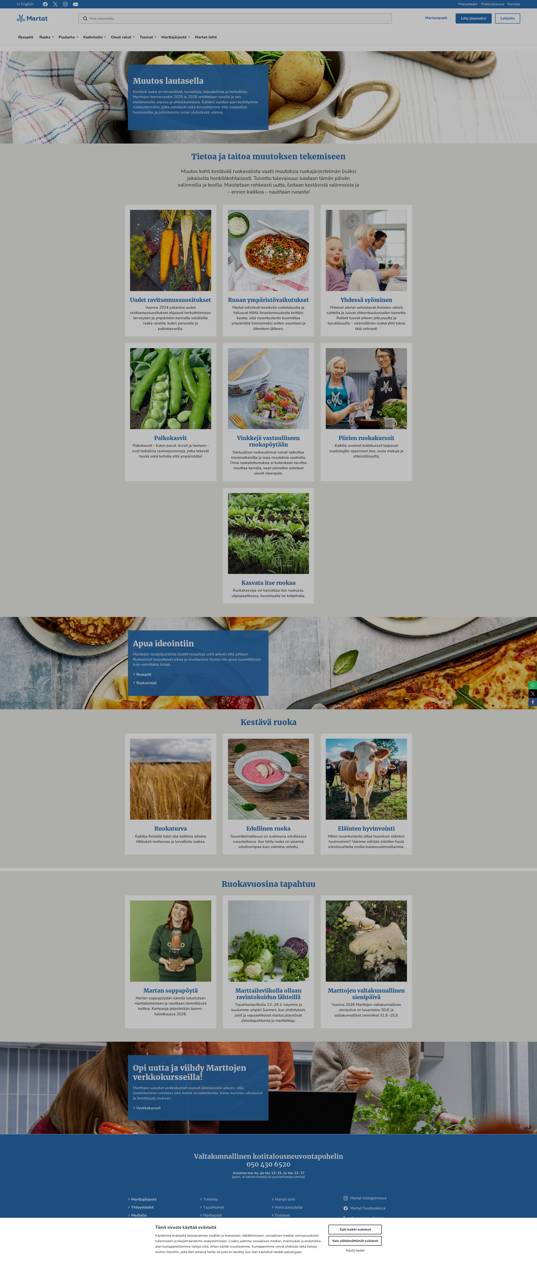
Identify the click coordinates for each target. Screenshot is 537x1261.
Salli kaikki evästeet (355, 1229)
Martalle (513, 4)
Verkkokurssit (148, 1108)
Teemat (146, 37)
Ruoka (44, 37)
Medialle (139, 1215)
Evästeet (282, 1215)
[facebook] (45, 4)
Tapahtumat (213, 1207)
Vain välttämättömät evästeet (355, 1241)
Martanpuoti (436, 17)
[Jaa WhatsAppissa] (533, 685)
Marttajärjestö (173, 37)
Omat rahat (121, 37)
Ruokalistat (146, 682)
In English (25, 4)
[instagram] (65, 4)
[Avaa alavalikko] (53, 36)
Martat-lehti (206, 37)
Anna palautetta (289, 1207)
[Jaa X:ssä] (533, 693)
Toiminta (210, 1199)
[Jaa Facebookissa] (533, 702)
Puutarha (67, 37)
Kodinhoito (93, 37)
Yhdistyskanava (492, 4)
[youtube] (75, 4)
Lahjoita (508, 18)
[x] (55, 4)
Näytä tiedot (355, 1250)
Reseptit (25, 37)
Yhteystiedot (467, 4)
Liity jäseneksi (473, 18)
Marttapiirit (212, 1215)
